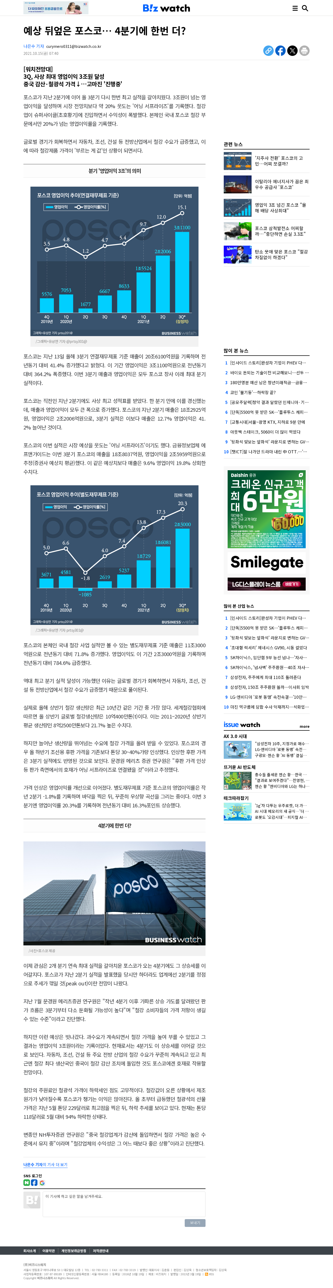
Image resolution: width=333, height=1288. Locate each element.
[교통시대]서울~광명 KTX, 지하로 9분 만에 (267, 422)
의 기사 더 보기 (45, 1164)
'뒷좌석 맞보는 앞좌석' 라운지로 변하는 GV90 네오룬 (276, 442)
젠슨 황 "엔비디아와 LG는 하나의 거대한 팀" (291, 786)
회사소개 (29, 1250)
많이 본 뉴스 (236, 350)
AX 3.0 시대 (235, 736)
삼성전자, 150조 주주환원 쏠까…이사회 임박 (269, 687)
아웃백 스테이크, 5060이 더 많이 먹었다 (265, 432)
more (305, 726)
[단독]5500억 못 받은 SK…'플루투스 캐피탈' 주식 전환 (278, 412)
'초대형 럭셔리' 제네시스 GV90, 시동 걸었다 (268, 647)
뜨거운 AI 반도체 (239, 767)
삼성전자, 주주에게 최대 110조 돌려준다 (265, 677)
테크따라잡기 (236, 798)
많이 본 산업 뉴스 (239, 606)
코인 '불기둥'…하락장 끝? (253, 392)
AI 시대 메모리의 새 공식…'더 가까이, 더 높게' (293, 811)
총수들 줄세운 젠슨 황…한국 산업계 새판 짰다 (293, 774)
